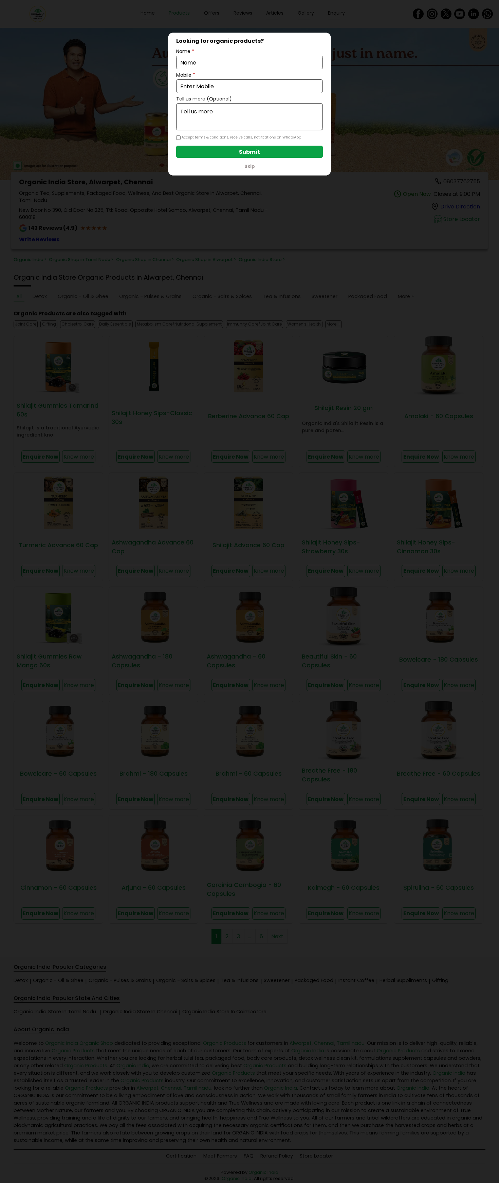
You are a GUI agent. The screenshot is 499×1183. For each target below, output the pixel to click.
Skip (249, 166)
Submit (249, 152)
